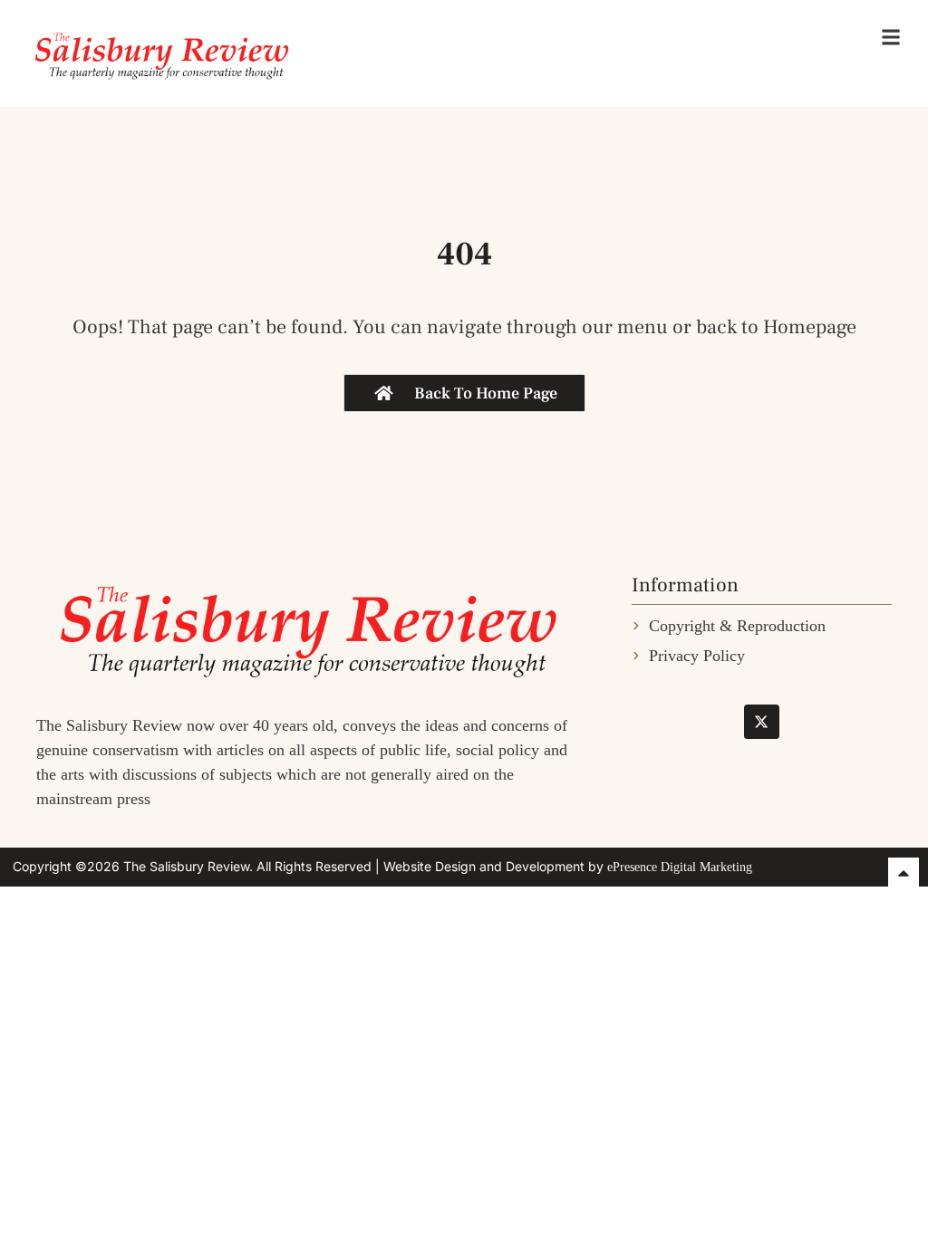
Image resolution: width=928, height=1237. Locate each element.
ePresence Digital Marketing (679, 867)
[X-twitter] (761, 722)
